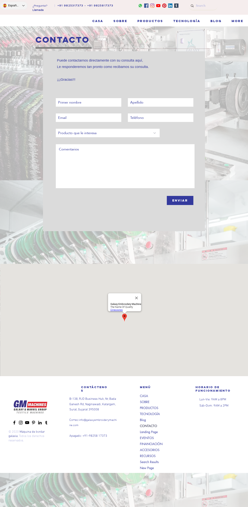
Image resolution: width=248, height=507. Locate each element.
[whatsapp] (140, 5)
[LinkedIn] (170, 5)
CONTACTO (148, 426)
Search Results (149, 462)
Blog (143, 420)
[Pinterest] (164, 5)
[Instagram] (152, 5)
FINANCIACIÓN (151, 444)
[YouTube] (158, 5)
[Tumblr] (176, 5)
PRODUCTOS (149, 408)
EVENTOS (147, 438)
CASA (144, 396)
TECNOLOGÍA (150, 414)
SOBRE (145, 402)
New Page (147, 468)
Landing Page (149, 432)
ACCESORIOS (149, 450)
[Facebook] (146, 5)
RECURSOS (148, 456)
